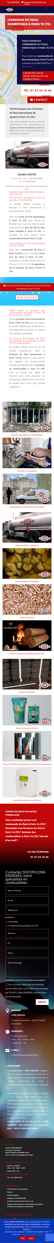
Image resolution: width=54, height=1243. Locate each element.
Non (31, 1238)
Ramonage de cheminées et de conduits (27, 507)
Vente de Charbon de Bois (27, 728)
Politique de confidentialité (16, 1198)
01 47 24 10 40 (29, 181)
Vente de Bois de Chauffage (27, 581)
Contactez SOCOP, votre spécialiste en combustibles (35, 76)
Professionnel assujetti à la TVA (23, 925)
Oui (22, 1238)
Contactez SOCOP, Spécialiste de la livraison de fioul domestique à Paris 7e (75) (28, 287)
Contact (41, 100)
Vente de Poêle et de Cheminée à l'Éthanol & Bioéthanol (27, 764)
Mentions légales (13, 1195)
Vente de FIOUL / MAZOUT (27, 545)
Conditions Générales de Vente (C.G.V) (20, 1201)
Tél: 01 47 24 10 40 (37, 90)
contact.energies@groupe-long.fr (21, 1155)
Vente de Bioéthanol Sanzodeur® (27, 800)
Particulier (13, 921)
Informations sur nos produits (17, 1189)
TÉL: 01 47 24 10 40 (28, 297)
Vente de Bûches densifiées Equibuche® (27, 653)
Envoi (42, 1002)
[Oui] (51, 1230)
